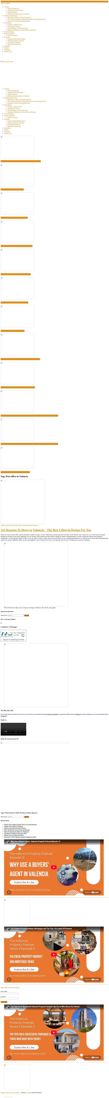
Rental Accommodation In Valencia (18, 96)
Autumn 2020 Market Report (16, 121)
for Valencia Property (52, 714)
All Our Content (12, 117)
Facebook (7, 128)
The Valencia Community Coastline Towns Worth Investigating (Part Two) (29, 416)
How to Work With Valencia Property (15, 472)
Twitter (6, 130)
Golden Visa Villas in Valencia (12, 189)
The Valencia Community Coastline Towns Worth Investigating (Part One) (29, 444)
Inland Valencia (12, 94)
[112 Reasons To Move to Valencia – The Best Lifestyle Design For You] (23, 523)
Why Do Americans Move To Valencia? (16, 274)
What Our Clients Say (14, 126)
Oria (28, 1092)
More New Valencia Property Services (19, 99)
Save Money (8, 105)
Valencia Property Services (15, 123)
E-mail (3, 996)
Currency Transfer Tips (14, 106)
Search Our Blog (9, 115)
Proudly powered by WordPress (10, 1092)
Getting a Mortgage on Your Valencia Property (21, 112)
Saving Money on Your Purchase (17, 110)
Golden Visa (8, 133)
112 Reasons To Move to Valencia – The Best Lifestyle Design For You (46, 530)
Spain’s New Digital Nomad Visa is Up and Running (21, 161)
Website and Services (10, 97)
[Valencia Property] (7, 61)
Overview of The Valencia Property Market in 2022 (20, 359)
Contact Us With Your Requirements (18, 103)
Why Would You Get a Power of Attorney (16, 246)
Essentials (7, 131)
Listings (6, 89)
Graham (24, 525)
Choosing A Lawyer (13, 108)
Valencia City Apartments (15, 92)
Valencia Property (21, 69)
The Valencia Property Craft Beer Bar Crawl (18, 387)
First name (4, 991)
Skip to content (5, 3)
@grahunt (78, 714)
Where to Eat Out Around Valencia (14, 218)
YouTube (7, 119)
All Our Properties (13, 90)
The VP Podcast (9, 114)
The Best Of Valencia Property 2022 (14, 302)
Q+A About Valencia (13, 124)
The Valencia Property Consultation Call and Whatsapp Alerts (26, 101)
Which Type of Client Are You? (13, 331)
